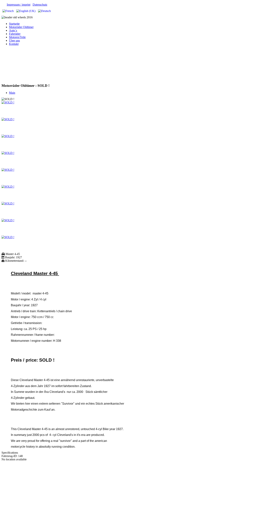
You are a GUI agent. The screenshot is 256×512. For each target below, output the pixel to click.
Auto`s (13, 30)
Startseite (14, 23)
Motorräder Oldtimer (21, 27)
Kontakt (14, 43)
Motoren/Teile (17, 37)
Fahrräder (14, 33)
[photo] (7, 102)
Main (12, 92)
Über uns (14, 40)
